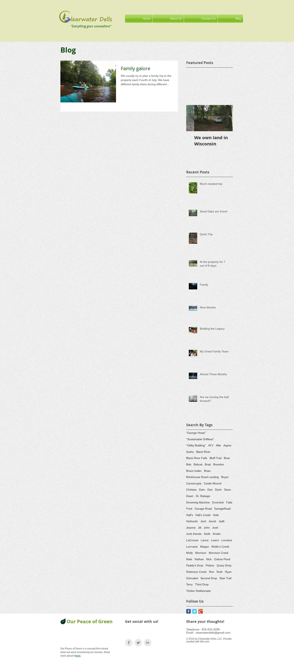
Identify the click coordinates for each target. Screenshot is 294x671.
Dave (227, 489)
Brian (207, 470)
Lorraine (226, 540)
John (207, 527)
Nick (209, 559)
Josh (215, 527)
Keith (207, 533)
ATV (210, 445)
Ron (211, 571)
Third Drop (202, 584)
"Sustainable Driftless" (200, 439)
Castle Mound (212, 483)
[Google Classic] (200, 611)
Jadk (222, 521)
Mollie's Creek (220, 546)
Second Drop (208, 578)
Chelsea (191, 489)
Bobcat (198, 464)
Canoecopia (193, 483)
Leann (215, 540)
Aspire (227, 445)
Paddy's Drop (194, 565)
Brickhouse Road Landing (202, 477)
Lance (205, 540)
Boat (227, 458)
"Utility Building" (196, 445)
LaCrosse (192, 540)
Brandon (218, 464)
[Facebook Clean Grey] (129, 642)
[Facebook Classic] (188, 611)
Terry (189, 584)
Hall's (189, 515)
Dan (210, 489)
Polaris (210, 565)
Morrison (200, 552)
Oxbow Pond (222, 559)
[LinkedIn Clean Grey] (147, 642)
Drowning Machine (198, 502)
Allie (218, 445)
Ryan (228, 571)
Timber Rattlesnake (198, 590)
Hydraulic (192, 521)
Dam (202, 489)
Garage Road (203, 508)
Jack (203, 521)
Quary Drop (224, 565)
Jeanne (191, 527)
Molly (189, 552)
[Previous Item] (192, 118)
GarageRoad (222, 508)
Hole (216, 515)
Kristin (217, 533)
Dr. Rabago (203, 496)
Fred (189, 508)
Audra (190, 451)
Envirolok (218, 502)
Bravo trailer (194, 470)
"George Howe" (196, 432)
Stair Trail (225, 578)
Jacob (212, 521)
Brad (208, 464)
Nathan (199, 559)
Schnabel (192, 578)
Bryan (225, 477)
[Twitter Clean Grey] (138, 642)
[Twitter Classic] (194, 611)
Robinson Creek (196, 571)
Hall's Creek (203, 515)
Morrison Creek (218, 552)
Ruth (220, 571)
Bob (188, 464)
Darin (218, 489)
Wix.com (204, 641)
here (77, 655)
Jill (199, 527)
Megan (204, 546)
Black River (203, 451)
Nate (189, 559)
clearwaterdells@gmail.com (213, 632)
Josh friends (194, 533)
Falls (229, 502)
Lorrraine (192, 546)
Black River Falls (196, 458)
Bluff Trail (215, 458)
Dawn (189, 496)
